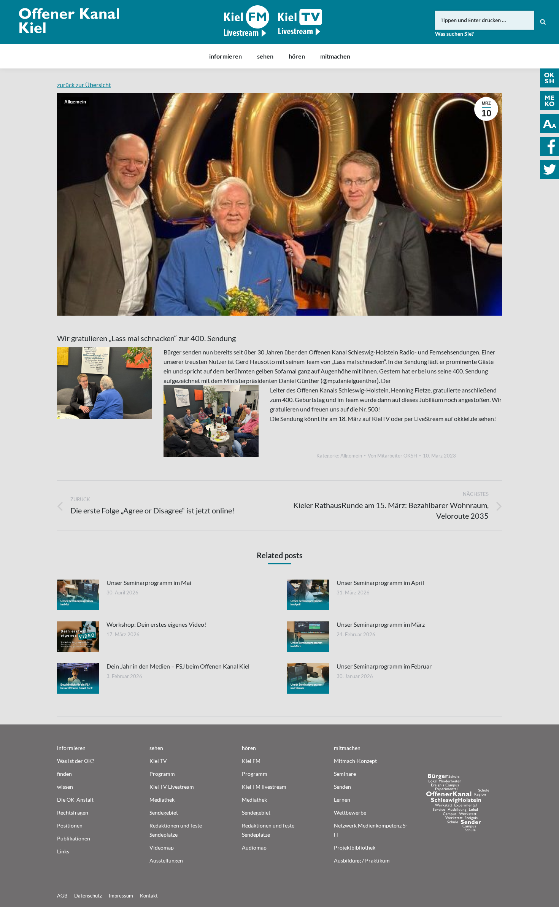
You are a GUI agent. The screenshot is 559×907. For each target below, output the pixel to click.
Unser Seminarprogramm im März (381, 624)
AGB (62, 896)
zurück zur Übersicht (84, 84)
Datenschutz (88, 896)
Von (392, 456)
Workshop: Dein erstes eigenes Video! (156, 624)
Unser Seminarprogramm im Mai (148, 582)
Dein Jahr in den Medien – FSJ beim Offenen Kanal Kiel (177, 666)
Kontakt (149, 896)
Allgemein (75, 102)
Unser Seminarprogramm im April (380, 582)
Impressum (121, 896)
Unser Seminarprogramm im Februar (384, 666)
